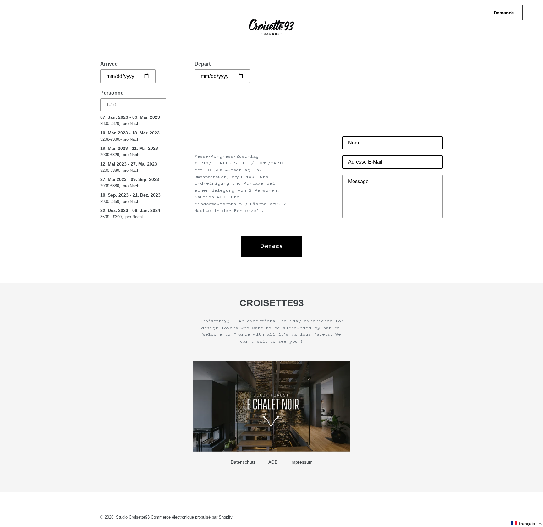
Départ (203, 64)
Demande (504, 12)
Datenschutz (243, 462)
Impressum (301, 462)
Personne (111, 92)
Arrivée (109, 64)
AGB (272, 462)
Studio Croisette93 (133, 517)
